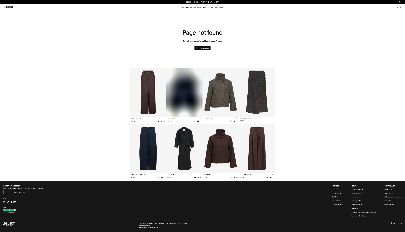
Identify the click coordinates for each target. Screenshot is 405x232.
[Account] (397, 7)
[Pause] (400, 2)
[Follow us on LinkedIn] (15, 202)
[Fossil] (161, 121)
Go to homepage (202, 48)
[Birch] (194, 121)
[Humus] (158, 177)
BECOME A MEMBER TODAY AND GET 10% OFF (202, 2)
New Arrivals (186, 7)
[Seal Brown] (161, 177)
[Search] (394, 7)
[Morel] (198, 177)
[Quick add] (164, 118)
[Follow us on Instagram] (4, 202)
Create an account (20, 192)
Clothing (197, 7)
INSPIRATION (219, 7)
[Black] (158, 121)
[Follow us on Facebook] (11, 202)
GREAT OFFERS (208, 7)
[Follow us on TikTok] (8, 202)
